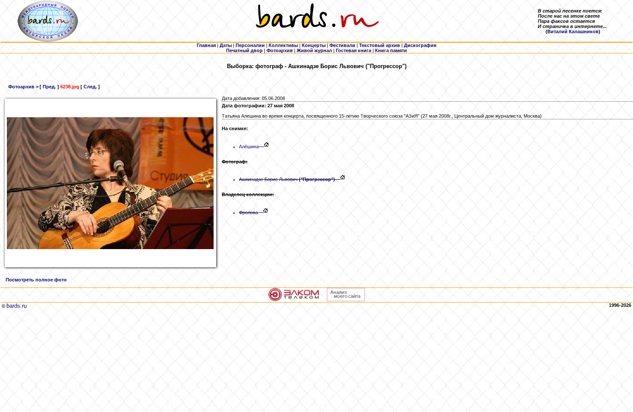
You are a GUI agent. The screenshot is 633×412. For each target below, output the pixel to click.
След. (90, 86)
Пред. (49, 86)
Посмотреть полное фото (36, 279)
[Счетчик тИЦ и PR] (346, 299)
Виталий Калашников (573, 31)
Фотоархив (21, 86)
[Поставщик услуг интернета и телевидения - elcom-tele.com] (294, 299)
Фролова (248, 212)
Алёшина (249, 146)
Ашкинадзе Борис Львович (287, 179)
